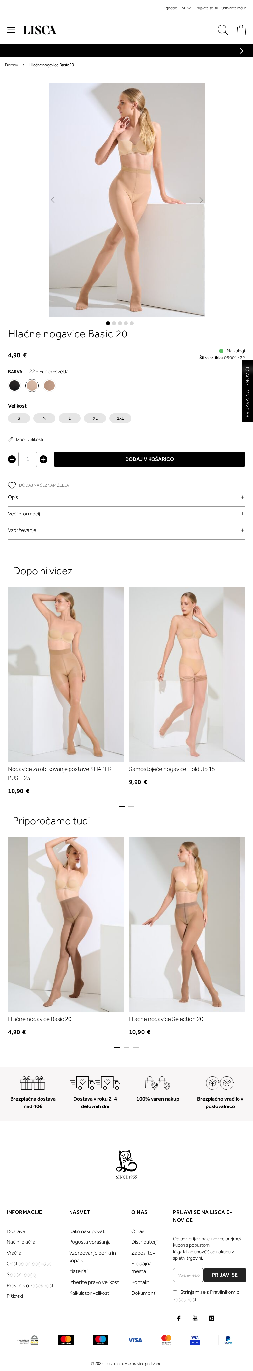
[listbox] (126, 419)
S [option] (19, 418)
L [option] (70, 418)
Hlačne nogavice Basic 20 (39, 1019)
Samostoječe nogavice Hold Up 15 (172, 769)
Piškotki (15, 1296)
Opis (13, 497)
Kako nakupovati (87, 1231)
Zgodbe (170, 8)
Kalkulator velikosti (89, 1293)
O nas (137, 1231)
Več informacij (24, 514)
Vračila (14, 1253)
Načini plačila (21, 1242)
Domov (11, 64)
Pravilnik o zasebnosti (31, 1285)
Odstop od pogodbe (29, 1264)
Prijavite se (204, 8)
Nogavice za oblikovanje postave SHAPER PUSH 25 (60, 773)
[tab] (126, 497)
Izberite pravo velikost (94, 1282)
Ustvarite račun (233, 8)
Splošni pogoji (22, 1274)
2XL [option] (120, 418)
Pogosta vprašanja (90, 1242)
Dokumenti (143, 1293)
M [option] (44, 418)
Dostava (16, 1231)
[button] (53, 200)
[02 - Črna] (14, 385)
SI (183, 8)
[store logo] (39, 30)
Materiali (78, 1271)
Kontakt (140, 1282)
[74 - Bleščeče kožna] (49, 385)
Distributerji (144, 1242)
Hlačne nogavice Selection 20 (166, 1019)
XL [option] (95, 418)
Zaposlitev (143, 1253)
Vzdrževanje (22, 530)
